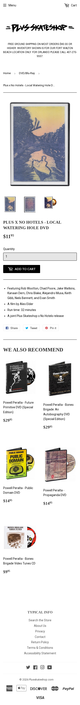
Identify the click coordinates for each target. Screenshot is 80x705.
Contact (40, 637)
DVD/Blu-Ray (27, 73)
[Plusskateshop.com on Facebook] (35, 668)
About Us (40, 625)
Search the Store (40, 620)
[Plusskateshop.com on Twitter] (28, 668)
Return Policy (40, 642)
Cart (73, 5)
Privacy (40, 631)
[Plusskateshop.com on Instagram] (42, 668)
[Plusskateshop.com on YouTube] (49, 668)
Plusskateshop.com (41, 679)
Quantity (9, 249)
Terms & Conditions (40, 647)
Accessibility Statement (40, 653)
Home (7, 73)
